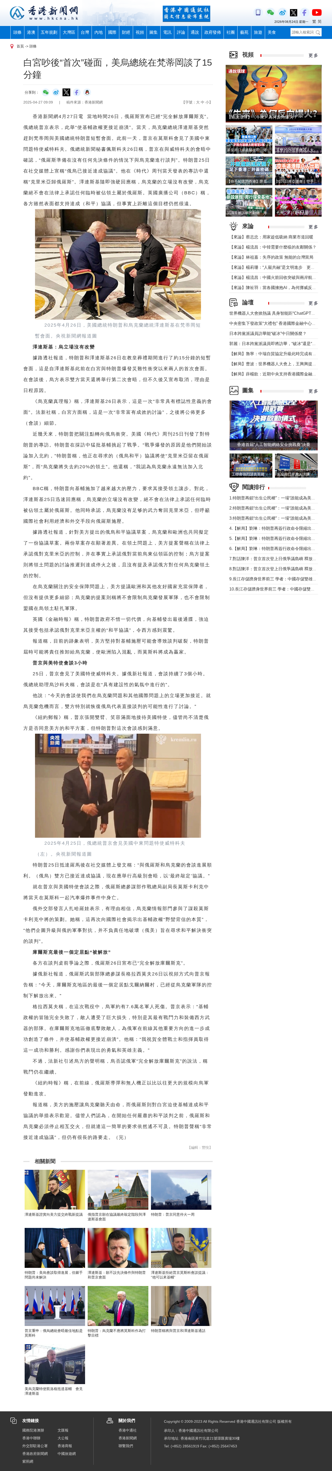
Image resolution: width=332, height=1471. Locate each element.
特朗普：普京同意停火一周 (173, 1214)
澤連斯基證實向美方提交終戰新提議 (54, 1214)
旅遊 (258, 32)
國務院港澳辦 (33, 1430)
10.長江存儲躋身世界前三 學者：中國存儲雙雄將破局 (278, 589)
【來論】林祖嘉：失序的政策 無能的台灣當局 (271, 257)
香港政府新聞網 (35, 1454)
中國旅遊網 (67, 1454)
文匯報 (63, 1430)
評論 (181, 32)
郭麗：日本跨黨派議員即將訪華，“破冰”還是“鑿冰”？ (277, 343)
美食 (272, 32)
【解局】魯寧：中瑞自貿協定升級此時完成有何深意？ (279, 354)
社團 (230, 32)
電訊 (167, 32)
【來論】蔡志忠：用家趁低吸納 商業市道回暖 (271, 237)
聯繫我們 (126, 1446)
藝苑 (244, 32)
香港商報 (65, 1446)
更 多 (313, 55)
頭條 (17, 32)
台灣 (85, 32)
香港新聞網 (128, 1438)
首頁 (20, 46)
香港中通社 (128, 1430)
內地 (98, 32)
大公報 (63, 1438)
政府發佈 (212, 32)
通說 (195, 32)
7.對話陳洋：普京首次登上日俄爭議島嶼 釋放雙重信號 (279, 558)
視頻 (140, 32)
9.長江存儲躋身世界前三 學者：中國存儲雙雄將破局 (277, 579)
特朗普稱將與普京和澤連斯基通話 (178, 1331)
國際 (112, 32)
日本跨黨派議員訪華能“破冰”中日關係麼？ (268, 333)
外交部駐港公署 (35, 1446)
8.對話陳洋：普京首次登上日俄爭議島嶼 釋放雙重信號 (279, 569)
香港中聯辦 (31, 1438)
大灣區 (69, 32)
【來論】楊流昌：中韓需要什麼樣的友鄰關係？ (272, 247)
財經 (126, 32)
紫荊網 (27, 1461)
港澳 (31, 32)
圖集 (153, 32)
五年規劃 (49, 32)
